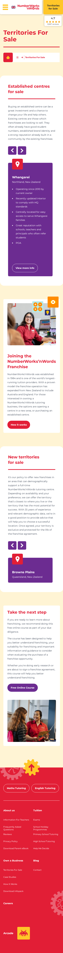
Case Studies (9, 877)
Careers (8, 903)
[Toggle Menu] (5, 7)
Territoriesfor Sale (53, 7)
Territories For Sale (12, 870)
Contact (37, 870)
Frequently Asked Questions (12, 828)
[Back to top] (31, 767)
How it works (19, 424)
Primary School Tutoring (45, 834)
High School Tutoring (44, 841)
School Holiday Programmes (40, 828)
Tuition (37, 810)
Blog (36, 860)
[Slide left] (12, 150)
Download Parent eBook (15, 848)
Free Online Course (22, 687)
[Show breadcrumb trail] (17, 57)
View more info (25, 268)
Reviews (7, 834)
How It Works (10, 884)
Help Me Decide (41, 848)
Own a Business (13, 860)
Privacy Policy (10, 841)
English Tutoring (45, 788)
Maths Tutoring (16, 788)
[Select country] (14, 7)
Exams (36, 819)
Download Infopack (13, 891)
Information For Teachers (16, 819)
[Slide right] (22, 150)
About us (9, 810)
